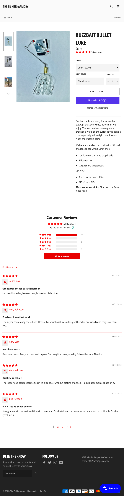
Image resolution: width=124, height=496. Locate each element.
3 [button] (62, 427)
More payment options (97, 107)
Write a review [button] (62, 256)
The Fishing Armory (15, 6)
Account (117, 17)
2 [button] (58, 427)
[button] (83, 52)
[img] (10, 276)
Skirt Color (81, 74)
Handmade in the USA (36, 491)
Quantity (110, 74)
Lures (78, 61)
